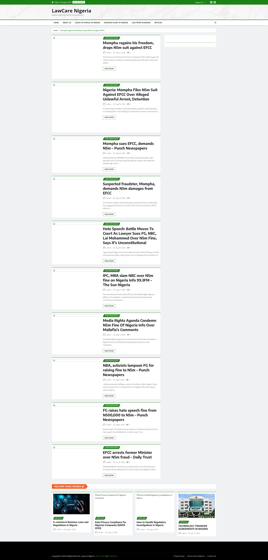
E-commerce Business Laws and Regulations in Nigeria (70, 523)
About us (67, 23)
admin (109, 53)
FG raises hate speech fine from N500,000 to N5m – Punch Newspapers (130, 415)
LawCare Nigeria (71, 10)
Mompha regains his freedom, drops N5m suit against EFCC (82, 30)
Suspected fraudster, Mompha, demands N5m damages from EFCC (129, 188)
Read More (109, 69)
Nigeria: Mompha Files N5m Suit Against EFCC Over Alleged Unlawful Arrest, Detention (130, 94)
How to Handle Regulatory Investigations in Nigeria (151, 524)
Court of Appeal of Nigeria (87, 23)
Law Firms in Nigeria (141, 23)
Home (56, 23)
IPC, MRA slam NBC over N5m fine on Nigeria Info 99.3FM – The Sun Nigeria (128, 280)
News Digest (101, 556)
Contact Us (211, 556)
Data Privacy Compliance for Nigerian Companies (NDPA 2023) (110, 525)
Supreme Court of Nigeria (116, 23)
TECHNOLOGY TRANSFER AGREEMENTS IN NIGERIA (193, 527)
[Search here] (215, 22)
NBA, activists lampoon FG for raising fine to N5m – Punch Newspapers (128, 370)
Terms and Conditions (196, 556)
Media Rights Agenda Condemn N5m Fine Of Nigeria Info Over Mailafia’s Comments (129, 325)
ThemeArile (112, 556)
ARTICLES (158, 23)
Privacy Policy (179, 556)
